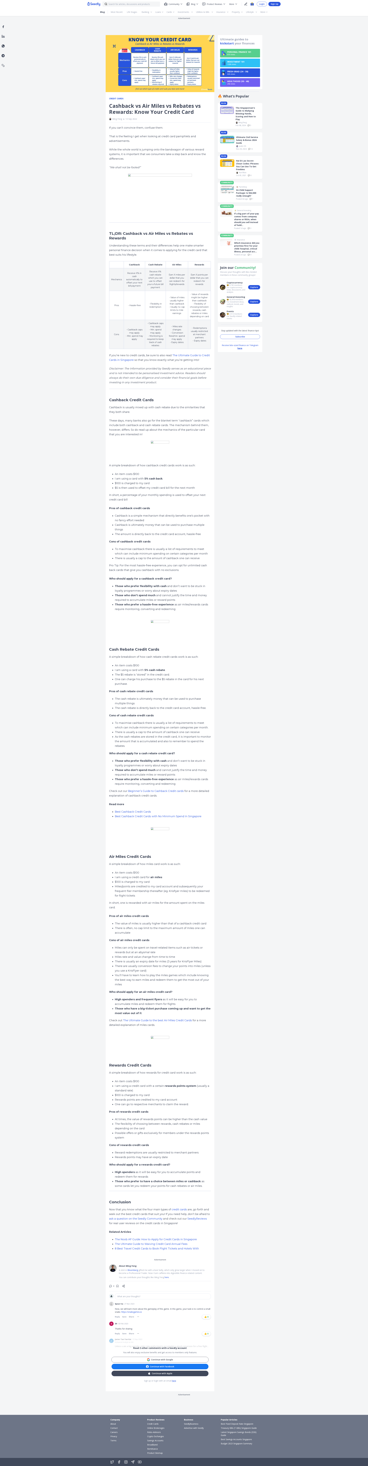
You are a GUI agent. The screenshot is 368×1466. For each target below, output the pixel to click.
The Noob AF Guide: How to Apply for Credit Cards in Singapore (156, 1239)
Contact (114, 1428)
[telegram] (3, 55)
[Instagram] (126, 1462)
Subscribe (240, 336)
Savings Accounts (155, 1440)
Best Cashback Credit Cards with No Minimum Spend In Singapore (158, 816)
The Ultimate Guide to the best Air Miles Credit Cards (157, 1020)
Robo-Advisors (154, 1432)
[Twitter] (112, 1462)
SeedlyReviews (197, 1218)
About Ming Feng (128, 1266)
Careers (114, 1432)
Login (262, 4)
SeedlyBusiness (191, 1423)
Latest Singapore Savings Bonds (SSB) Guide (238, 1434)
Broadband (152, 1444)
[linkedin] (3, 36)
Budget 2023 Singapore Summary (236, 1443)
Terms (113, 1440)
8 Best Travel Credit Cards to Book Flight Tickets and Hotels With (157, 1248)
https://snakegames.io (131, 1312)
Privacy (113, 1436)
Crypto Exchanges (155, 1436)
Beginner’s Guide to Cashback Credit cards (156, 791)
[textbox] (163, 1296)
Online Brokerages (155, 1428)
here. (167, 1277)
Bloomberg (133, 1270)
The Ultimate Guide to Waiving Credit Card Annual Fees (151, 1244)
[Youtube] (139, 1462)
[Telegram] (133, 1462)
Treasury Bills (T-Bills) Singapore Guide (239, 1428)
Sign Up (274, 4)
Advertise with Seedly (194, 1428)
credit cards (179, 1209)
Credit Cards (116, 98)
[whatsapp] (3, 46)
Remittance (152, 1448)
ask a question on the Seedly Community (135, 1218)
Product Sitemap (155, 1453)
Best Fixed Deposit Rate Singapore (237, 1423)
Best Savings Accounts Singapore (236, 1439)
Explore (254, 287)
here (239, 348)
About (113, 1423)
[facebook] (3, 26)
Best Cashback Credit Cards (133, 811)
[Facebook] (119, 1462)
